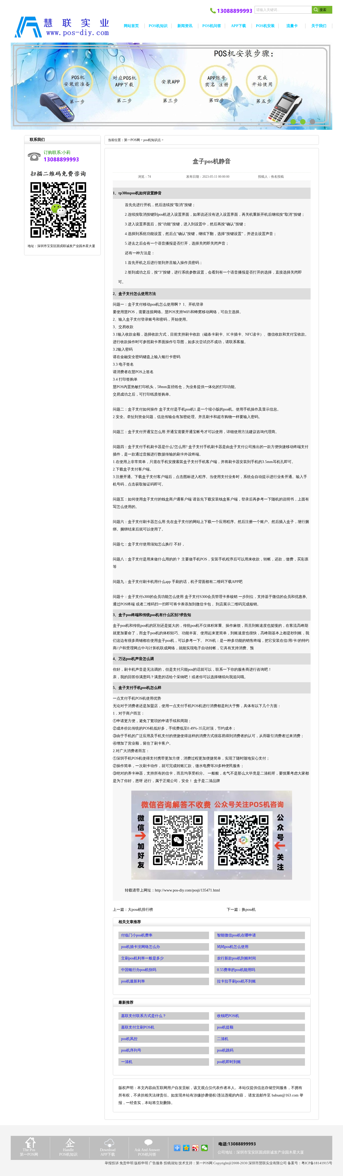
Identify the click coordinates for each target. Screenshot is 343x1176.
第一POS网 (132, 140)
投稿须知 (171, 1163)
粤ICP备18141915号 (316, 1163)
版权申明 (141, 1163)
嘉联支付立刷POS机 (137, 1027)
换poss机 (249, 910)
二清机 (222, 1039)
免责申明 (126, 1163)
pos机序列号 (131, 1050)
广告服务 (156, 1163)
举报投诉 (112, 1163)
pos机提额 (225, 1027)
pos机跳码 (225, 1050)
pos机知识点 (152, 140)
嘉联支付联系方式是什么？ (143, 1016)
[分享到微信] (204, 1148)
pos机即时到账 (229, 1062)
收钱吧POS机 (228, 1016)
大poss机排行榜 (140, 910)
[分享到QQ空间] (186, 1148)
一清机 (126, 1062)
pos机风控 (129, 1039)
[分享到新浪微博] (195, 1148)
